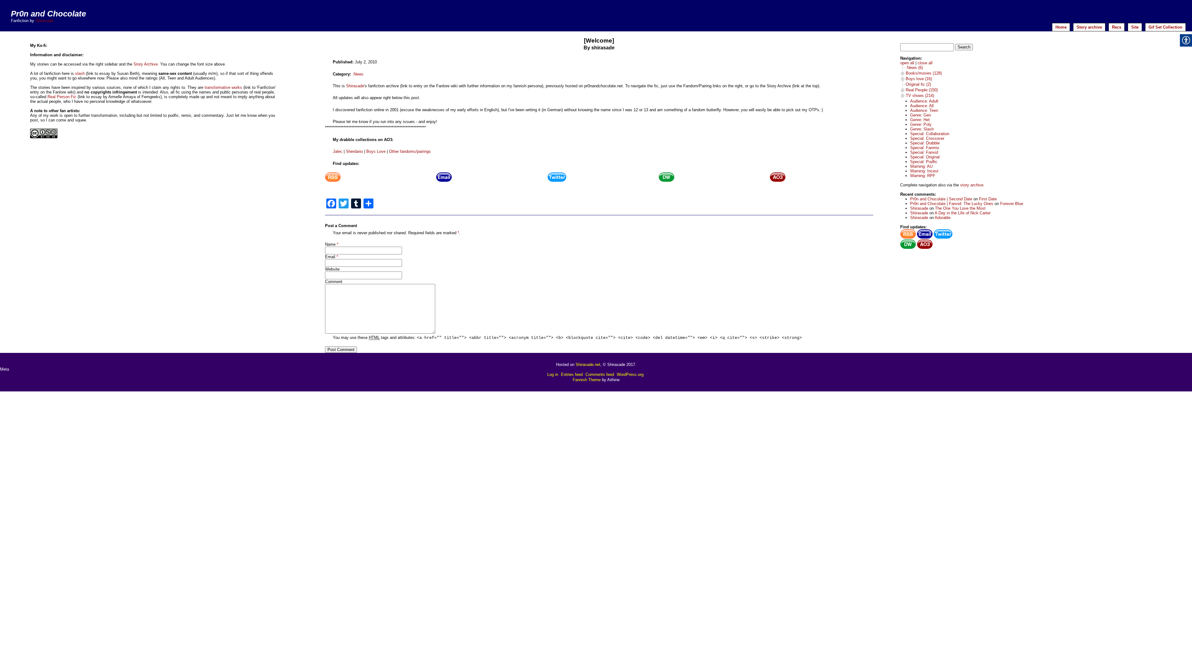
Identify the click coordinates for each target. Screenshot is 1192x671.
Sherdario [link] (354, 151)
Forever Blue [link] (1011, 203)
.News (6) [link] (914, 67)
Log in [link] (552, 374)
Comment (333, 281)
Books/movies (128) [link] (924, 73)
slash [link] (80, 73)
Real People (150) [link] (922, 90)
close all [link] (925, 63)
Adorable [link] (942, 217)
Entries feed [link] (572, 374)
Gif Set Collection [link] (1165, 27)
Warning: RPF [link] (922, 175)
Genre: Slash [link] (922, 129)
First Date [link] (988, 199)
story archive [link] (971, 185)
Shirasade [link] (44, 20)
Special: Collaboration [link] (929, 133)
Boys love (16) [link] (919, 78)
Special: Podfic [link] (923, 161)
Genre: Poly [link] (921, 124)
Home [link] (1061, 27)
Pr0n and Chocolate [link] (48, 13)
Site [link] (1135, 27)
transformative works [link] (223, 87)
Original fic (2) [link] (918, 84)
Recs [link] (1116, 27)
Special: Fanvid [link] (924, 152)
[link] (333, 180)
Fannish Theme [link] (587, 379)
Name (330, 244)
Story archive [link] (1089, 27)
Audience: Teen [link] (924, 110)
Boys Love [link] (376, 151)
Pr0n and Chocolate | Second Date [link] (941, 199)
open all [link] (907, 63)
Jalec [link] (337, 151)
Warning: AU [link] (921, 166)
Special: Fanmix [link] (924, 147)
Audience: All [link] (922, 105)
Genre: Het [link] (920, 119)
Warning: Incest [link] (924, 171)
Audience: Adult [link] (924, 101)
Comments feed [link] (599, 374)
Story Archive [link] (145, 64)
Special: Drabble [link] (925, 143)
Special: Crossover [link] (927, 138)
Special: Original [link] (925, 157)
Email (330, 256)
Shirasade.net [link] (588, 364)
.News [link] (357, 74)
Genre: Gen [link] (920, 115)
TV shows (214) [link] (920, 95)
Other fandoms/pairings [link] (410, 151)
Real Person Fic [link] (61, 96)
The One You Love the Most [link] (960, 208)
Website (332, 269)
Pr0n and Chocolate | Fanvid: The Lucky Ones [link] (951, 203)
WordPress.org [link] (630, 374)
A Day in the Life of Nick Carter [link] (963, 213)
